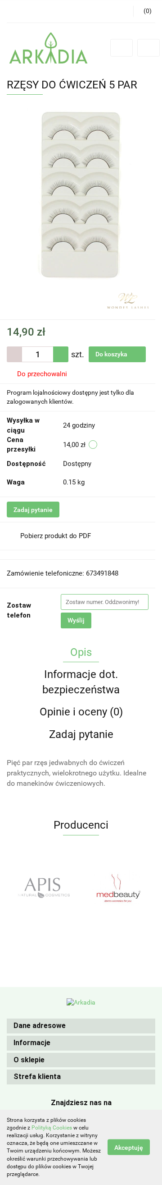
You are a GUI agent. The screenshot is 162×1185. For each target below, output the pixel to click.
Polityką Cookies (52, 1128)
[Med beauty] (85, 888)
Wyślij (76, 620)
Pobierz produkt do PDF (55, 536)
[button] (81, 1026)
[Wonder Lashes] (127, 300)
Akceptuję (128, 1147)
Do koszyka (112, 354)
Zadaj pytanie (33, 509)
